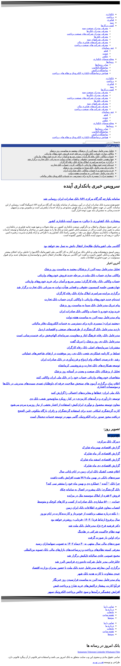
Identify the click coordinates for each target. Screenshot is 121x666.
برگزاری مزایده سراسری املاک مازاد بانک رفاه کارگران (87, 162)
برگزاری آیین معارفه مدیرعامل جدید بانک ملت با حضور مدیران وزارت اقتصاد (76, 567)
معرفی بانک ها (101, 36)
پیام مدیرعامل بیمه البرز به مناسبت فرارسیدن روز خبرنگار (86, 579)
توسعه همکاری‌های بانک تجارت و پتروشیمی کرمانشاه (89, 365)
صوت (105, 53)
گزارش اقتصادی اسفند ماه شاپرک (100, 459)
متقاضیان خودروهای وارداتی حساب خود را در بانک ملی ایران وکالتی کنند (78, 377)
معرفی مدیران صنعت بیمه (95, 28)
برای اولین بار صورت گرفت (104, 537)
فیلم (106, 50)
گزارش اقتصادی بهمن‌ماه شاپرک (101, 447)
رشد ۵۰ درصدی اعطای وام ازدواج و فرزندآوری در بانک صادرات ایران (80, 359)
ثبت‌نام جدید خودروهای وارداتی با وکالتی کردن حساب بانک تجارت (82, 165)
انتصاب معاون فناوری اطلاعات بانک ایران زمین (93, 507)
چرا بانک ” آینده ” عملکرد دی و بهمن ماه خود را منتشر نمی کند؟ (83, 483)
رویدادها (110, 62)
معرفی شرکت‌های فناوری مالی (92, 42)
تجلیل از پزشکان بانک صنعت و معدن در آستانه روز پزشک (87, 371)
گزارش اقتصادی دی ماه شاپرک (102, 465)
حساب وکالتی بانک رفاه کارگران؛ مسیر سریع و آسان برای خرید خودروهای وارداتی (74, 156)
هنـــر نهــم (98, 662)
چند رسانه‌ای (108, 48)
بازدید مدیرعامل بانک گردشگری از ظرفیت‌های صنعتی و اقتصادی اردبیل (79, 329)
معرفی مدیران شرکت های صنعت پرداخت (87, 34)
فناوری (110, 20)
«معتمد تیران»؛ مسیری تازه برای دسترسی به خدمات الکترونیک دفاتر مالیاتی (77, 176)
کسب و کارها (107, 25)
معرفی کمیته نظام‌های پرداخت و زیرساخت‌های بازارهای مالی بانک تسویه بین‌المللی (72, 549)
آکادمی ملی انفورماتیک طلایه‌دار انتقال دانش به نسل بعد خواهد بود (82, 246)
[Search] (84, 143)
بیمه (112, 22)
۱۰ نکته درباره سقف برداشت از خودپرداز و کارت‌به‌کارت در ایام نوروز (80, 513)
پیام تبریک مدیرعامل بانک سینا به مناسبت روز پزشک (88, 167)
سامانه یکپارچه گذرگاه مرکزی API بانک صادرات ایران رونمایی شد (81, 198)
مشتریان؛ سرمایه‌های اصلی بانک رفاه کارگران (93, 347)
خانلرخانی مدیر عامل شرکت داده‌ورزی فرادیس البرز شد (87, 561)
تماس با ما (109, 606)
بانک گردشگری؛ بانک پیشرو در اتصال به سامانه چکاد (90, 489)
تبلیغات (110, 612)
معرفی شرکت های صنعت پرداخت (91, 45)
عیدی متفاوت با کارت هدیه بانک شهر (98, 573)
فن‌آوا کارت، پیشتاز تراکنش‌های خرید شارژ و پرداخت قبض (86, 585)
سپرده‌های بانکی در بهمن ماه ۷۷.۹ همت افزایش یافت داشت (85, 477)
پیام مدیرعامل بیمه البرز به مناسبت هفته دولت (91, 173)
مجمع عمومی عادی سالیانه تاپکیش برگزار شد (93, 555)
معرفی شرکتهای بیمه (97, 39)
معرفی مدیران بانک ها (97, 31)
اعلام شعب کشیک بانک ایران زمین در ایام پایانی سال (89, 471)
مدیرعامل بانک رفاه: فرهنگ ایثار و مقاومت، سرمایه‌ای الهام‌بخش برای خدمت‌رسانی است (68, 335)
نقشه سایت (108, 615)
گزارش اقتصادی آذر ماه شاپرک (102, 453)
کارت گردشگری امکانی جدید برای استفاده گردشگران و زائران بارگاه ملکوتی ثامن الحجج (69, 410)
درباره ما (109, 609)
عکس (105, 56)
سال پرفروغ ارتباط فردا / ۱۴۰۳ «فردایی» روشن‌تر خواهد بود (85, 519)
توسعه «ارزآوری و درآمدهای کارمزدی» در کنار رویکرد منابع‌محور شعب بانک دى (75, 398)
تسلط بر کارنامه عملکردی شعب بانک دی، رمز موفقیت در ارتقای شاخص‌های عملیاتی (71, 353)
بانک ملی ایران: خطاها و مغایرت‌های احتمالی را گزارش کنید (85, 392)
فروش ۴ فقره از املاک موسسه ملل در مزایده (93, 495)
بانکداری (110, 14)
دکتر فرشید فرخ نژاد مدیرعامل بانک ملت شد (94, 525)
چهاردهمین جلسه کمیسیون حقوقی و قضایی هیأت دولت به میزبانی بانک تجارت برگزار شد (71, 159)
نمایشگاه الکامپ (100, 67)
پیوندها (111, 618)
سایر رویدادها (101, 64)
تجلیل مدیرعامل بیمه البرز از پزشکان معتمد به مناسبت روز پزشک (82, 151)
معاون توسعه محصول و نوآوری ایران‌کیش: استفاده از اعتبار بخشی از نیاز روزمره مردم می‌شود (65, 404)
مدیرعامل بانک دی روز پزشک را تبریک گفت (95, 341)
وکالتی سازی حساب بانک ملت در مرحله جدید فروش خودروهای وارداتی (79, 153)
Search (116, 142)
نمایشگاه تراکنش (99, 70)
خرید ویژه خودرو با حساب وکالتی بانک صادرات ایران (88, 170)
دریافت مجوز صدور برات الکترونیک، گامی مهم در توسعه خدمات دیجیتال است (75, 416)
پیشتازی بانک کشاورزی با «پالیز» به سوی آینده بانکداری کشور (84, 221)
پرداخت (110, 17)
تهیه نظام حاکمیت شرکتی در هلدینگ (99, 531)
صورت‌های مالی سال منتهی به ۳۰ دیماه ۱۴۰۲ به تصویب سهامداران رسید (78, 543)
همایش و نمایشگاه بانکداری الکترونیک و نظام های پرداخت (80, 73)
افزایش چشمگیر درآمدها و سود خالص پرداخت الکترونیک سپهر (84, 591)
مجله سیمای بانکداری (103, 59)
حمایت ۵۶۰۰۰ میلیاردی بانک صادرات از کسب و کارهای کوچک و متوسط (78, 501)
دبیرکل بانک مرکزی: (108, 441)
